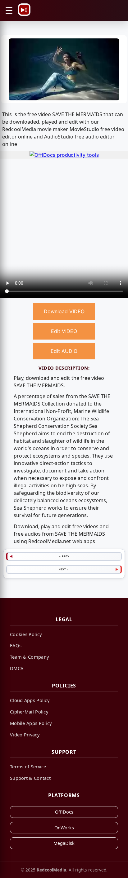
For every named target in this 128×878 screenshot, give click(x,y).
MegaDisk (64, 843)
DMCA (16, 668)
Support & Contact (30, 778)
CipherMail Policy (29, 712)
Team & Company (29, 657)
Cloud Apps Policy (30, 700)
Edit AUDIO (64, 351)
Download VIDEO (64, 311)
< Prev (64, 556)
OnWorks (64, 828)
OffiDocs (64, 812)
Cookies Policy (26, 634)
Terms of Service (28, 766)
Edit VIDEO (64, 331)
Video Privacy (25, 734)
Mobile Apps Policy (31, 723)
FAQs (15, 645)
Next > (63, 569)
